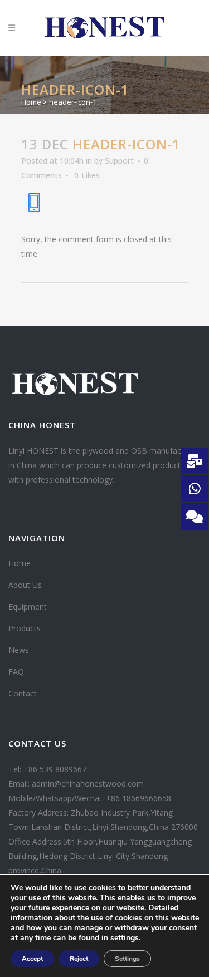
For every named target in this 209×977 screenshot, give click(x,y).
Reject (79, 958)
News (18, 650)
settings (124, 938)
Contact (22, 693)
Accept (32, 958)
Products (24, 628)
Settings (127, 958)
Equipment (27, 606)
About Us (25, 585)
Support (119, 160)
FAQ (16, 671)
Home (31, 102)
